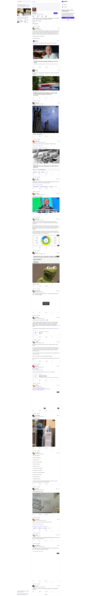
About (21, 593)
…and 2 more (55, 186)
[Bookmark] (52, 67)
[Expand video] (55, 132)
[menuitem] (45, 119)
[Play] (34, 132)
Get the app (23, 593)
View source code (22, 594)
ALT (58, 211)
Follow (55, 13)
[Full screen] (57, 132)
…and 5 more (46, 172)
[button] (45, 119)
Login (68, 19)
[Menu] (59, 13)
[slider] (45, 130)
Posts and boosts (35, 23)
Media (37, 20)
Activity (33, 20)
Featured (39, 20)
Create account (68, 17)
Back (34, 1)
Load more (46, 594)
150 (37, 16)
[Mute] (35, 132)
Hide (57, 106)
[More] (59, 67)
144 (33, 16)
